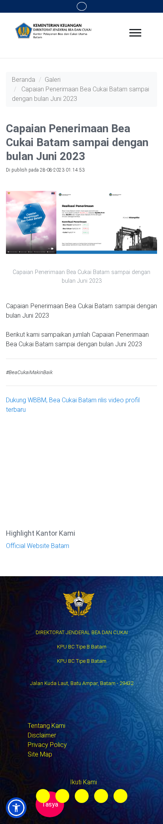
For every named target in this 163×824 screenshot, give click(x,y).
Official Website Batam (37, 546)
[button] (16, 807)
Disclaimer (42, 735)
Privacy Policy (47, 745)
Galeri (53, 79)
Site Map (40, 754)
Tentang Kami (46, 725)
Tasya (50, 804)
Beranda (23, 79)
